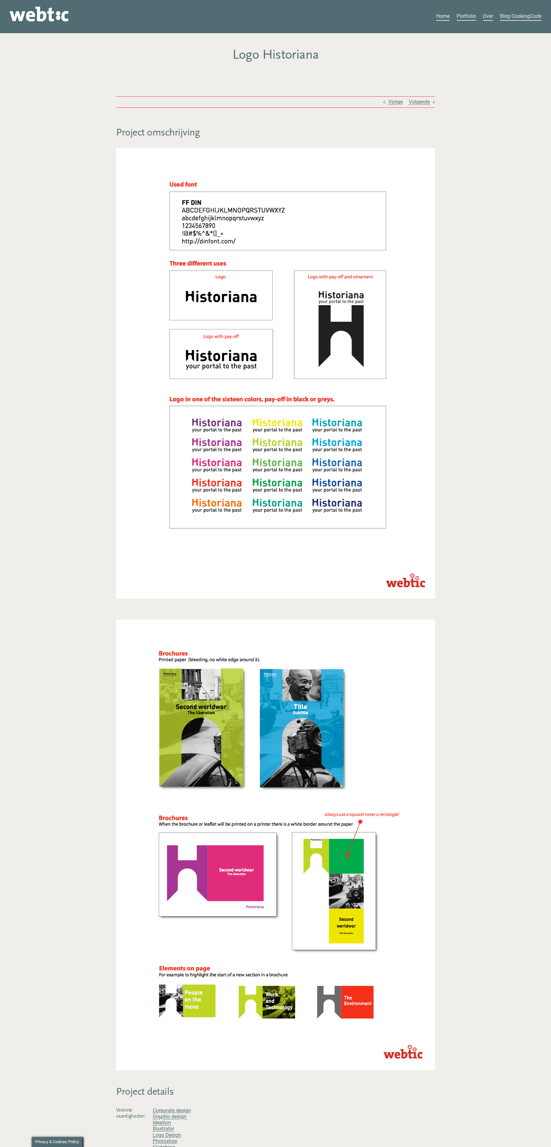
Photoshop (165, 1141)
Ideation (162, 1123)
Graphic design (170, 1117)
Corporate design (172, 1110)
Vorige (395, 102)
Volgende (419, 102)
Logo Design (167, 1135)
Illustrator (163, 1129)
